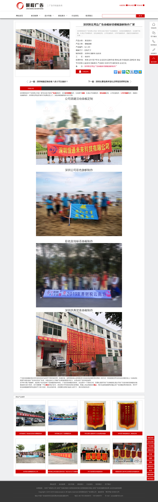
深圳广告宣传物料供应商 (101, 488)
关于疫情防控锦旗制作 (95, 471)
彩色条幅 (103, 93)
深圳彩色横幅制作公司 (30, 471)
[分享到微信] (128, 72)
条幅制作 (151, 466)
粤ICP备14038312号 (112, 492)
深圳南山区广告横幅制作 (63, 433)
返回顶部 (154, 62)
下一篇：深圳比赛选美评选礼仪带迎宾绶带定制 (108, 81)
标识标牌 (34, 15)
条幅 (83, 93)
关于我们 (108, 484)
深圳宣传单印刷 (74, 488)
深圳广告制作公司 (50, 488)
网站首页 (19, 15)
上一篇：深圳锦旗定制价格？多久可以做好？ (48, 81)
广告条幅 (151, 446)
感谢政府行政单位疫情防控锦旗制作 (127, 471)
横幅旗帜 (88, 44)
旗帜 (126, 93)
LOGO (123, 93)
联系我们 (89, 15)
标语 (66, 93)
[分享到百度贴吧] (132, 72)
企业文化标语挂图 (116, 488)
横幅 (69, 93)
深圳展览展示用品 (86, 488)
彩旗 (150, 454)
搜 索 (140, 16)
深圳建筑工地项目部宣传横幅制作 (30, 433)
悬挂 (47, 385)
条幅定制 (151, 450)
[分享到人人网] (136, 72)
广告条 (54, 93)
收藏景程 (123, 5)
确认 (95, 385)
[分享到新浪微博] (119, 72)
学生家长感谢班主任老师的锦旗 (95, 433)
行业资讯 (75, 15)
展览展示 (61, 15)
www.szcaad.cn (60, 492)
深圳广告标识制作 (63, 488)
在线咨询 (85, 71)
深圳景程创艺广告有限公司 (30, 5)
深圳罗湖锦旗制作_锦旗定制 (127, 433)
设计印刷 (48, 15)
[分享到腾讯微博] (123, 72)
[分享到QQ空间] (140, 72)
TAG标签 (139, 5)
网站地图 (131, 5)
